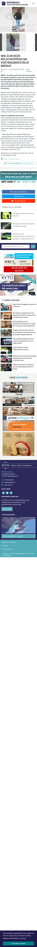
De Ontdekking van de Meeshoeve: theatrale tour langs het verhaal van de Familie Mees (24, 324)
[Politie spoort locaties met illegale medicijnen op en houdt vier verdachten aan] (6, 359)
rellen (17, 159)
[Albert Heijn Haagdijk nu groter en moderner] (6, 307)
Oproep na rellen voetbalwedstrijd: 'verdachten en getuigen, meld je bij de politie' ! (24, 236)
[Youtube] (7, 493)
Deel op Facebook (20, 192)
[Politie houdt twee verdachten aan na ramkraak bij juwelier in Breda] (6, 367)
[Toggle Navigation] (33, 3)
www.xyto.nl (8, 485)
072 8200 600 (9, 480)
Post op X (19, 196)
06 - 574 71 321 (26, 181)
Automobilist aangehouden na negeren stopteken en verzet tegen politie (23, 341)
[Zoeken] (33, 246)
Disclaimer (5, 545)
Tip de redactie (20, 201)
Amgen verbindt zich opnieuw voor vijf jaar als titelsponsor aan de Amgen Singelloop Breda (24, 332)
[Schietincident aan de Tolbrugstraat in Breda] (6, 350)
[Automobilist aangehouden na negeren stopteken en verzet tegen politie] (6, 341)
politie (5, 159)
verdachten (11, 159)
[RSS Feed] (11, 493)
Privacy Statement (7, 549)
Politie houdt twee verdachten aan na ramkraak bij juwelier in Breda (23, 367)
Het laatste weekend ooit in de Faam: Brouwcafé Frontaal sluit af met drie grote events (24, 315)
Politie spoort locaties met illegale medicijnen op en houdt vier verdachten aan (24, 358)
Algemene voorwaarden (9, 542)
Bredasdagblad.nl (13, 3)
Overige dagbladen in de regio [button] (12, 536)
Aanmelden (7, 509)
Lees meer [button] (22, 938)
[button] (1, 42)
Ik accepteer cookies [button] (18, 943)
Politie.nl (29, 71)
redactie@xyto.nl (9, 482)
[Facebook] (3, 493)
